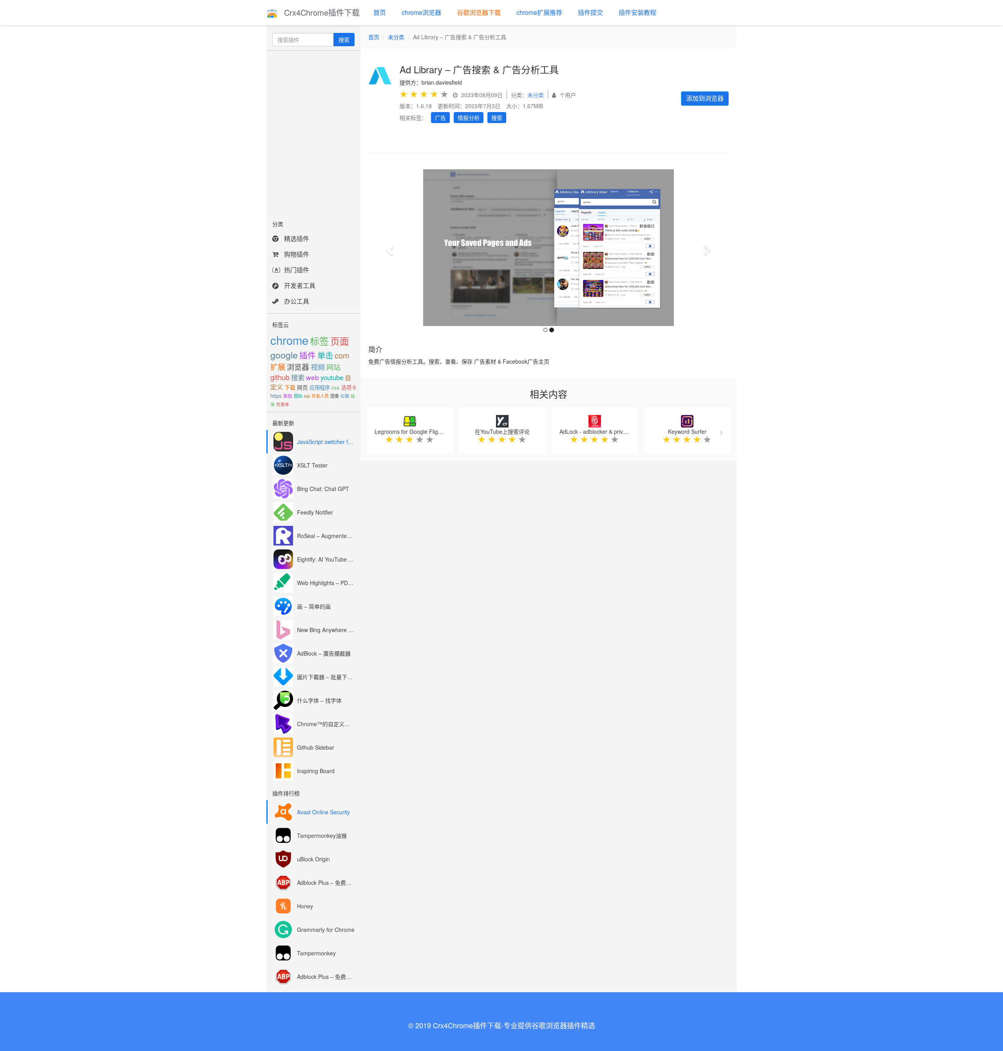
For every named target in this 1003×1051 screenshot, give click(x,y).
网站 (333, 367)
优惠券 (282, 404)
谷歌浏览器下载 (479, 12)
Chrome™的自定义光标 (326, 724)
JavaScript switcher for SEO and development (326, 442)
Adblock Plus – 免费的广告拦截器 (326, 882)
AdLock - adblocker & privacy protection (608, 431)
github (280, 377)
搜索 (344, 39)
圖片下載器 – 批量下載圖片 (326, 677)
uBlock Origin (313, 859)
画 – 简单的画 (314, 606)
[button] (388, 247)
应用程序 (320, 387)
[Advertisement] (313, 133)
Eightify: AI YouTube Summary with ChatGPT (326, 559)
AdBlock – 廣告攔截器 (324, 653)
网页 (302, 387)
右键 (344, 396)
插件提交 (590, 12)
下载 (289, 387)
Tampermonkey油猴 (322, 835)
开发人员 (320, 396)
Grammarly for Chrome (326, 929)
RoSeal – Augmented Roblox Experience (326, 536)
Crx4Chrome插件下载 (321, 12)
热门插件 (296, 269)
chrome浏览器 (421, 12)
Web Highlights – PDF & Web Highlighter (326, 583)
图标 (298, 396)
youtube (331, 377)
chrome (289, 340)
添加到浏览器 (705, 98)
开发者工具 (299, 285)
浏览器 (298, 366)
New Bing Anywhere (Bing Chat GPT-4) (326, 630)
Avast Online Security (323, 812)
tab (307, 396)
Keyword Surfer (687, 431)
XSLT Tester (312, 465)
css (335, 387)
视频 (318, 367)
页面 (339, 341)
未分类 (396, 37)
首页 (379, 12)
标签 (319, 341)
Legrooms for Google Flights (410, 431)
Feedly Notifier (315, 512)
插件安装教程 (637, 12)
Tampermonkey (316, 953)
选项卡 (349, 387)
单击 (325, 355)
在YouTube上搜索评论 (502, 431)
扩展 (277, 366)
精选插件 (296, 238)
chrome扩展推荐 (539, 12)
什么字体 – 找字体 (319, 700)
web (312, 377)
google (284, 354)
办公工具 (296, 301)
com (342, 355)
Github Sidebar (315, 747)
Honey (305, 906)
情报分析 (469, 117)
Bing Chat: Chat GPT (323, 489)
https (275, 395)
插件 (307, 355)
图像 (334, 396)
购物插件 (296, 254)
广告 (440, 117)
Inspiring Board (316, 771)
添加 (287, 396)
